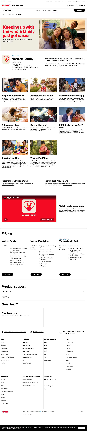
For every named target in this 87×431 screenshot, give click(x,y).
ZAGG (45, 345)
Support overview (69, 342)
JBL (45, 354)
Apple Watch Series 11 (27, 357)
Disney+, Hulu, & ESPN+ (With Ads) (30, 354)
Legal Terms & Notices (27, 379)
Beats (45, 348)
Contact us (58, 1)
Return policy (69, 345)
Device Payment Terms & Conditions (30, 382)
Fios (23, 360)
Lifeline (67, 360)
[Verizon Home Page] (6, 5)
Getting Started (6, 291)
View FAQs (4, 296)
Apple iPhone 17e (26, 345)
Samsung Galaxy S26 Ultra (28, 348)
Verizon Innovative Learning (7, 391)
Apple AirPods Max (27, 351)
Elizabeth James (47, 360)
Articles (2, 394)
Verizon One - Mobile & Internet (7, 357)
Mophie (45, 351)
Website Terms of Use (28, 414)
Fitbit (45, 357)
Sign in (67, 354)
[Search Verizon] (72, 5)
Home (17, 5)
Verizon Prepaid (4, 351)
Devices (2, 342)
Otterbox (46, 342)
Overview (38, 10)
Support (64, 1)
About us (3, 379)
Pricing (49, 10)
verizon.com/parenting (8, 185)
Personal (3, 1)
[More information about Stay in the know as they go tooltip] (80, 101)
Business (10, 1)
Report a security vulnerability (29, 385)
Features (44, 10)
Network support (69, 366)
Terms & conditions (6, 297)
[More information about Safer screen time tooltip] (24, 129)
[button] (77, 424)
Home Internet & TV (5, 354)
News (2, 385)
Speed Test (68, 369)
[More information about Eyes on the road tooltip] (44, 130)
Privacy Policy (26, 411)
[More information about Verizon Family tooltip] (25, 69)
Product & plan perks (10, 14)
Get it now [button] (79, 10)
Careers (2, 382)
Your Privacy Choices (34, 411)
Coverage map (76, 1)
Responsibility (4, 388)
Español (83, 1)
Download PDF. (67, 185)
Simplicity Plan (4, 348)
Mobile (13, 5)
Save (21, 5)
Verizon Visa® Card (27, 363)
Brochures (3, 397)
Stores (69, 1)
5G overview (3, 400)
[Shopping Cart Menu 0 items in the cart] (84, 5)
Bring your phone (4, 360)
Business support (69, 351)
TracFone (3, 363)
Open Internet (51, 411)
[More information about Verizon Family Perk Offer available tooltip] (68, 239)
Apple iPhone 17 (26, 342)
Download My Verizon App (71, 357)
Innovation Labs (4, 403)
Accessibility (68, 363)
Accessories (3, 345)
